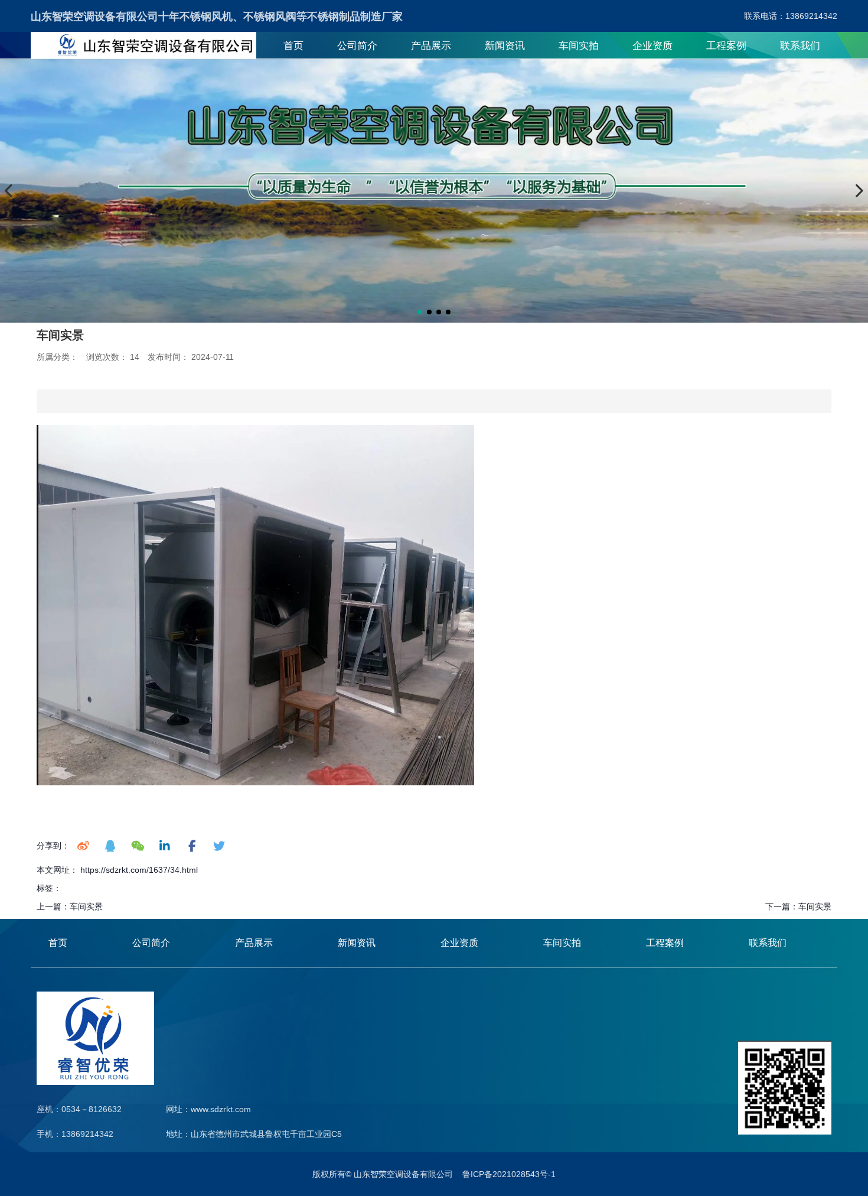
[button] (419, 312)
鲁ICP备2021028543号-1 (509, 1174)
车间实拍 (579, 45)
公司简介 (357, 45)
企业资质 (652, 45)
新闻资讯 (505, 45)
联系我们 (800, 45)
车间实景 (86, 906)
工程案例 (726, 45)
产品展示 (431, 45)
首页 (293, 45)
